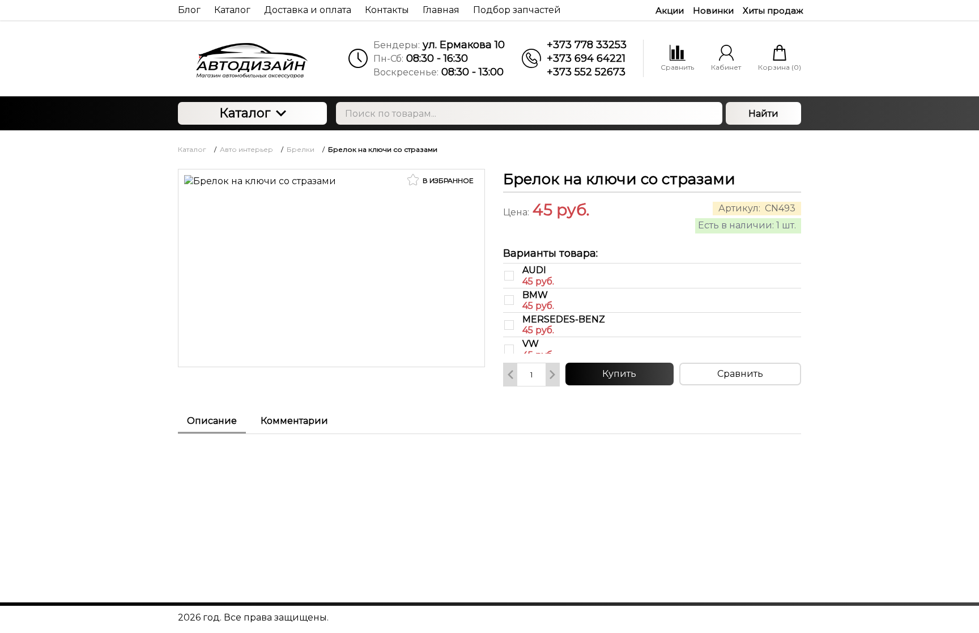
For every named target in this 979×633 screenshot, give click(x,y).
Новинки (713, 10)
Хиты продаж (773, 10)
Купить (619, 373)
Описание (212, 420)
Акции (669, 10)
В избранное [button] (447, 180)
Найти (763, 113)
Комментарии (294, 420)
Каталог (244, 113)
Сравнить (740, 373)
